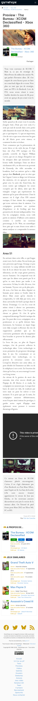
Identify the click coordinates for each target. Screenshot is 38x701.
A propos (19, 688)
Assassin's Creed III (22, 601)
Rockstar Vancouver (27, 595)
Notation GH (19, 683)
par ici (26, 640)
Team (19, 685)
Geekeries (19, 676)
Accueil (19, 659)
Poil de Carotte (29, 518)
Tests (19, 663)
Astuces (19, 678)
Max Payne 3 (18, 587)
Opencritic (19, 693)
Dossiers (19, 673)
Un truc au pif (19, 661)
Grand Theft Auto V (22, 562)
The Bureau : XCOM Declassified (12, 9)
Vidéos (19, 668)
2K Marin (24, 548)
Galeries (19, 671)
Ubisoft (20, 613)
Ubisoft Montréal (26, 611)
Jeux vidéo (19, 680)
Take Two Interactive (24, 597)
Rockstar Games (26, 581)
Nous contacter (19, 695)
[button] (35, 2)
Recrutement (19, 690)
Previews (19, 666)
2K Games (21, 550)
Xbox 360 (13, 7)
